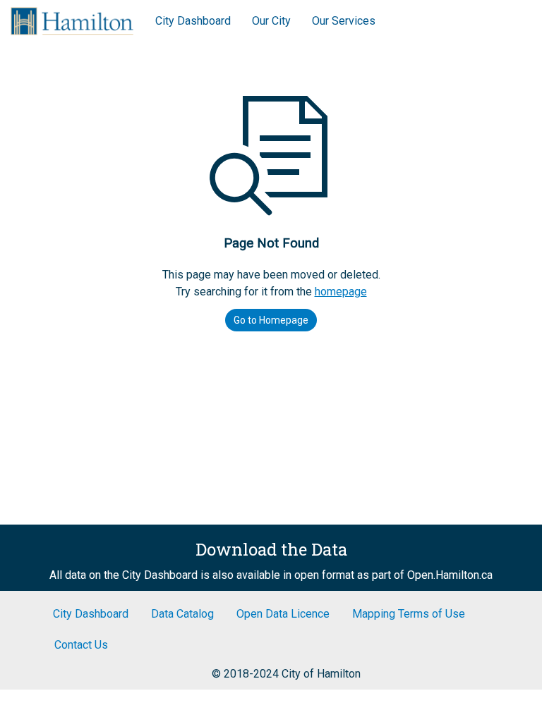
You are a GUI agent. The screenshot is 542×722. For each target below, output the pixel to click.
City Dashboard (193, 20)
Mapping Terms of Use (408, 613)
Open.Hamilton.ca (450, 575)
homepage (341, 291)
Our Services (343, 20)
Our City (271, 20)
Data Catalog (182, 613)
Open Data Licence (283, 613)
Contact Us (81, 644)
